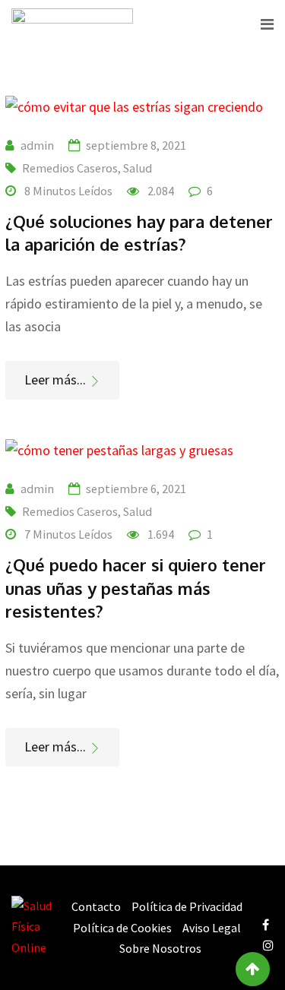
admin (37, 145)
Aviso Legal (211, 927)
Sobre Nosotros (160, 948)
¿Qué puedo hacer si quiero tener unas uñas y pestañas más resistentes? (135, 588)
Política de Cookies (122, 927)
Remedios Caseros (70, 168)
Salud (137, 168)
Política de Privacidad (186, 906)
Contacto (96, 906)
